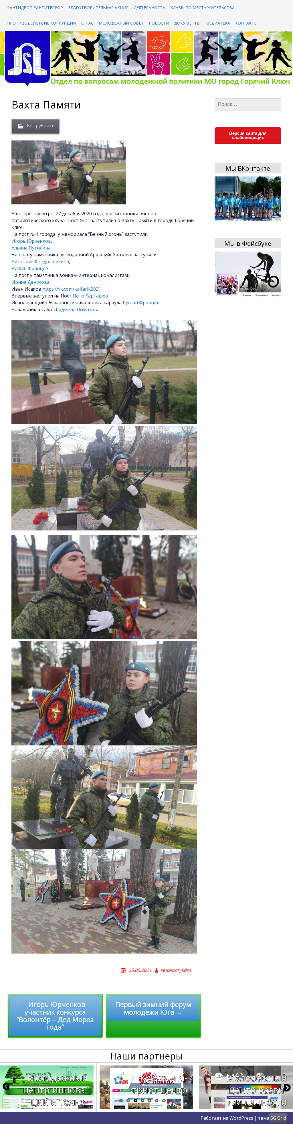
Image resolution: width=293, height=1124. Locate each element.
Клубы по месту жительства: (203, 7)
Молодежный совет (121, 23)
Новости (159, 23)
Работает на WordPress (227, 1118)
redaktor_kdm (176, 970)
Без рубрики (41, 125)
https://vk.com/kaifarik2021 (71, 289)
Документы (187, 23)
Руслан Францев (29, 268)
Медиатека (217, 23)
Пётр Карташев (90, 296)
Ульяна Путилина (31, 248)
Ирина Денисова (30, 282)
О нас (87, 23)
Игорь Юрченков (31, 241)
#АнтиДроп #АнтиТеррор (35, 7)
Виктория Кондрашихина (40, 261)
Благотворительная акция (98, 7)
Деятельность (149, 7)
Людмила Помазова (77, 309)
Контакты (246, 23)
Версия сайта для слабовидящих (248, 135)
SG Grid (278, 1118)
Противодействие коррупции (41, 23)
